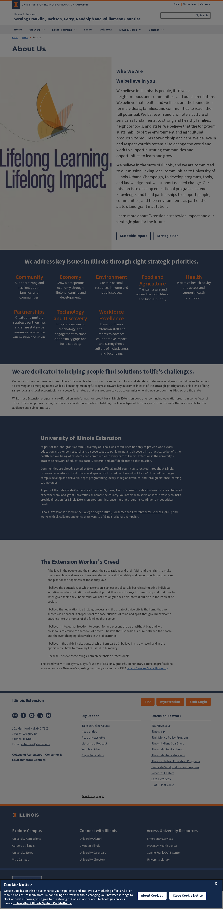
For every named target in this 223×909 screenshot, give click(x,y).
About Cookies (152, 895)
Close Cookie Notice (188, 895)
